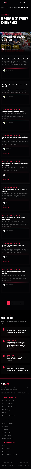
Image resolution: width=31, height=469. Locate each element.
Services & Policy (6, 432)
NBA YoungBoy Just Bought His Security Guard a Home (16, 357)
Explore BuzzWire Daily (8, 401)
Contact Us (5, 446)
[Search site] (20, 2)
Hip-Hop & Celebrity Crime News (12, 34)
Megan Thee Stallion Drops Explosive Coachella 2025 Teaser (17, 369)
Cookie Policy (5, 429)
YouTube (20, 466)
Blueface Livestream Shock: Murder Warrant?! (15, 59)
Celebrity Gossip (11, 340)
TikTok (27, 466)
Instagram (12, 466)
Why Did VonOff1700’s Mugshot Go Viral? (13, 111)
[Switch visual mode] (24, 2)
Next (21, 303)
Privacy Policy (5, 426)
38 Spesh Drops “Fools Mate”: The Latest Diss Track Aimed (16, 331)
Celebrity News (11, 355)
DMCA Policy (5, 413)
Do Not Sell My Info (7, 435)
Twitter (4, 466)
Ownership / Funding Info (9, 407)
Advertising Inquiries (7, 452)
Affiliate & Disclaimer (7, 438)
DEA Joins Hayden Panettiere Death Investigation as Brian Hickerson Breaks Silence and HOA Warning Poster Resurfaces (17, 345)
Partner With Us (6, 449)
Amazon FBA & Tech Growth (9, 455)
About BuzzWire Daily (8, 404)
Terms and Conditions (8, 423)
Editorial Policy (6, 410)
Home (2, 7)
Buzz (5, 2)
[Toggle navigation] (28, 2)
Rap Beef (9, 329)
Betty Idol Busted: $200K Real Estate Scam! (14, 38)
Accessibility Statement (8, 416)
